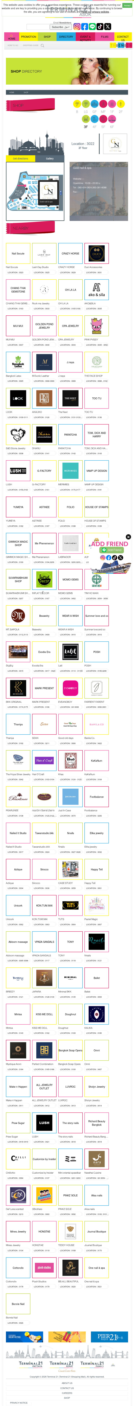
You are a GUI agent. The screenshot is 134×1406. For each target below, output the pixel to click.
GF (94, 111)
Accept (127, 5)
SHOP (47, 36)
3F (86, 127)
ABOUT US (67, 1383)
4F (94, 127)
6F (112, 127)
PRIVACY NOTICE (19, 1402)
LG (86, 111)
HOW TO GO (13, 45)
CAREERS (67, 1392)
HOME (11, 38)
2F (121, 111)
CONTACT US (123, 38)
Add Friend (114, 549)
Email (62, 22)
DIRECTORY (66, 36)
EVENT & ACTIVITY (85, 38)
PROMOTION (28, 36)
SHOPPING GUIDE (31, 45)
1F (112, 111)
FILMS (104, 36)
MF (103, 111)
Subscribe (58, 27)
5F (103, 127)
